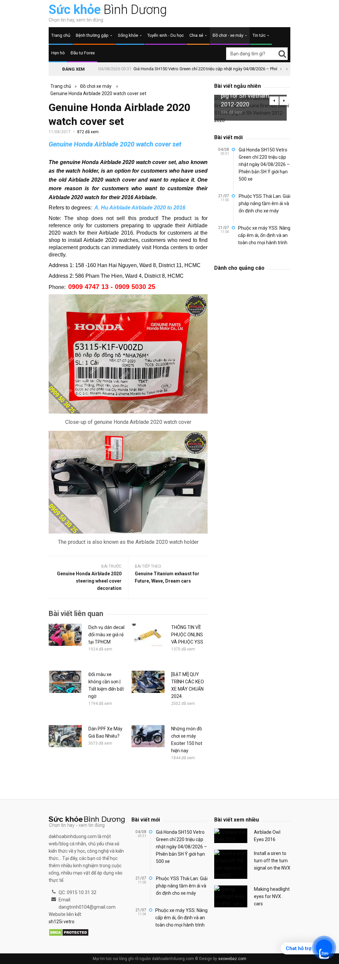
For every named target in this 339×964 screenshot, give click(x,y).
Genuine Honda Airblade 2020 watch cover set (98, 93)
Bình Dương (108, 9)
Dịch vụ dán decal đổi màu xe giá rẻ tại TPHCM (106, 635)
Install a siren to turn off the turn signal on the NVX (272, 861)
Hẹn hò (58, 52)
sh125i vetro (61, 921)
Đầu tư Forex (83, 52)
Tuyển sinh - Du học (165, 35)
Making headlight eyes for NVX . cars (272, 896)
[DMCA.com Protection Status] (69, 933)
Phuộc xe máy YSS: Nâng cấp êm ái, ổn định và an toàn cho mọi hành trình (264, 235)
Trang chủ (60, 35)
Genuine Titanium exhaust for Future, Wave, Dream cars (167, 577)
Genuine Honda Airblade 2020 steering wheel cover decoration (89, 581)
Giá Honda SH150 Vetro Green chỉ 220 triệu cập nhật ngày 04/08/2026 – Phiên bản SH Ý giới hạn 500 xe (230, 68)
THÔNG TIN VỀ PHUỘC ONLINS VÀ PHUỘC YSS (187, 635)
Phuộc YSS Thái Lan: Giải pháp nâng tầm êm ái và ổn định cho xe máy (264, 203)
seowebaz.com (232, 958)
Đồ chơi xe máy (96, 86)
